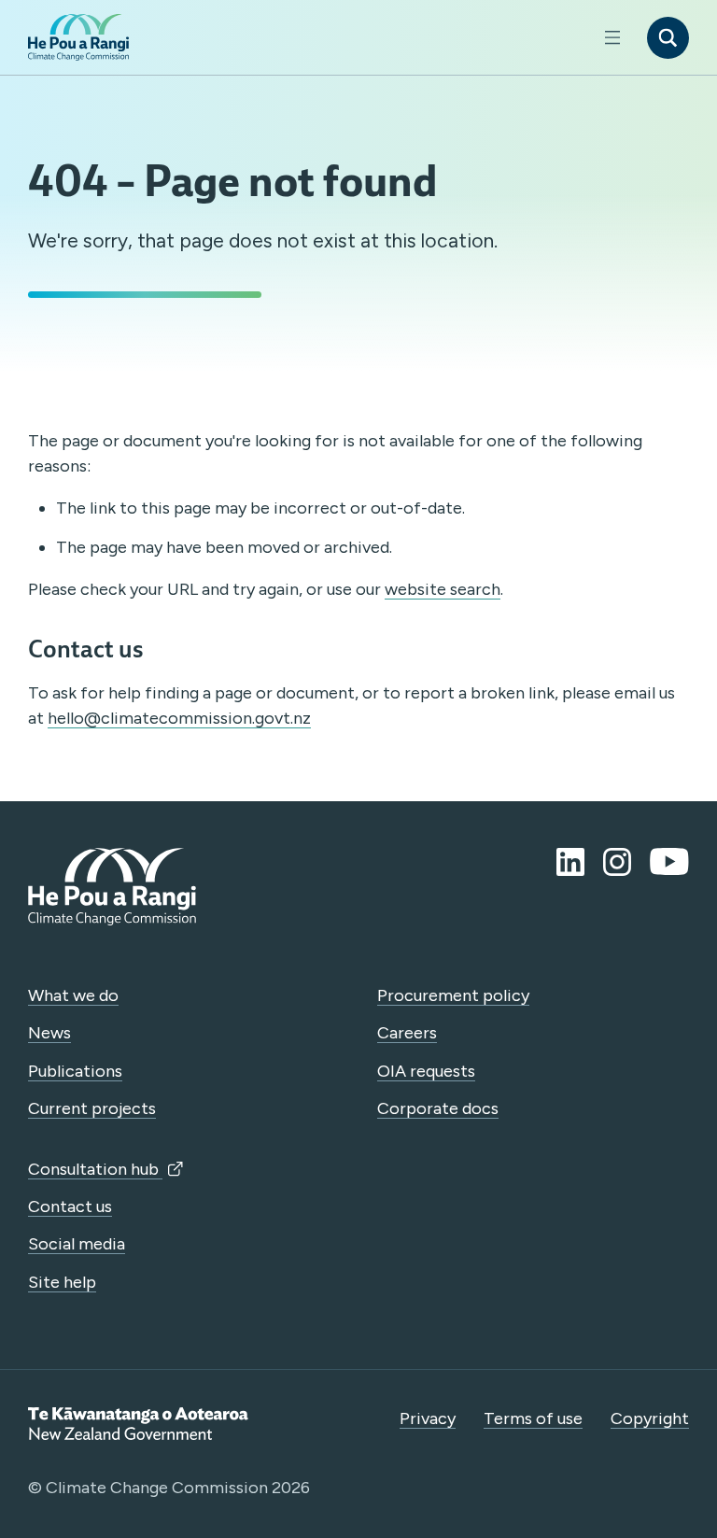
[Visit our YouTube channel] (669, 862)
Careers (407, 1033)
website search (442, 589)
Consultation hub (95, 1169)
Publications (75, 1071)
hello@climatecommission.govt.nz (179, 718)
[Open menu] (612, 38)
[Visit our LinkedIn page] (570, 862)
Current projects (92, 1108)
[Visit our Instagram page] (617, 862)
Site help (62, 1282)
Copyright (650, 1418)
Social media (76, 1244)
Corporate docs (438, 1108)
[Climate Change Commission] (78, 37)
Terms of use (533, 1418)
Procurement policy (453, 995)
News (49, 1033)
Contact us (70, 1206)
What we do (73, 995)
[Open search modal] (668, 38)
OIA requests (426, 1071)
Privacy (428, 1418)
